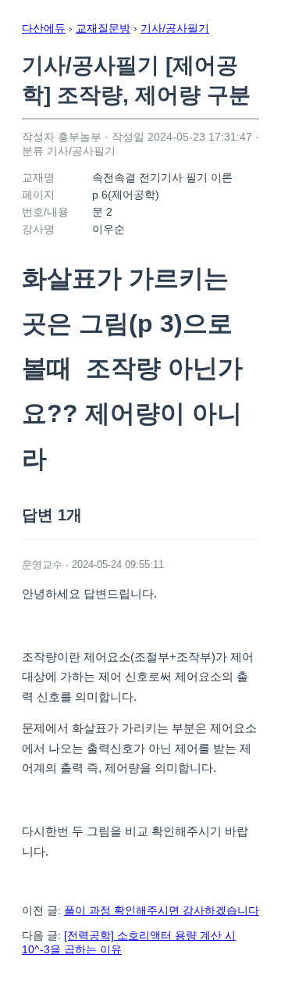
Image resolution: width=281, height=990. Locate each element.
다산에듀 (44, 28)
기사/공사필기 (174, 28)
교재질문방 (103, 28)
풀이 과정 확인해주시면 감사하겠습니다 (161, 910)
